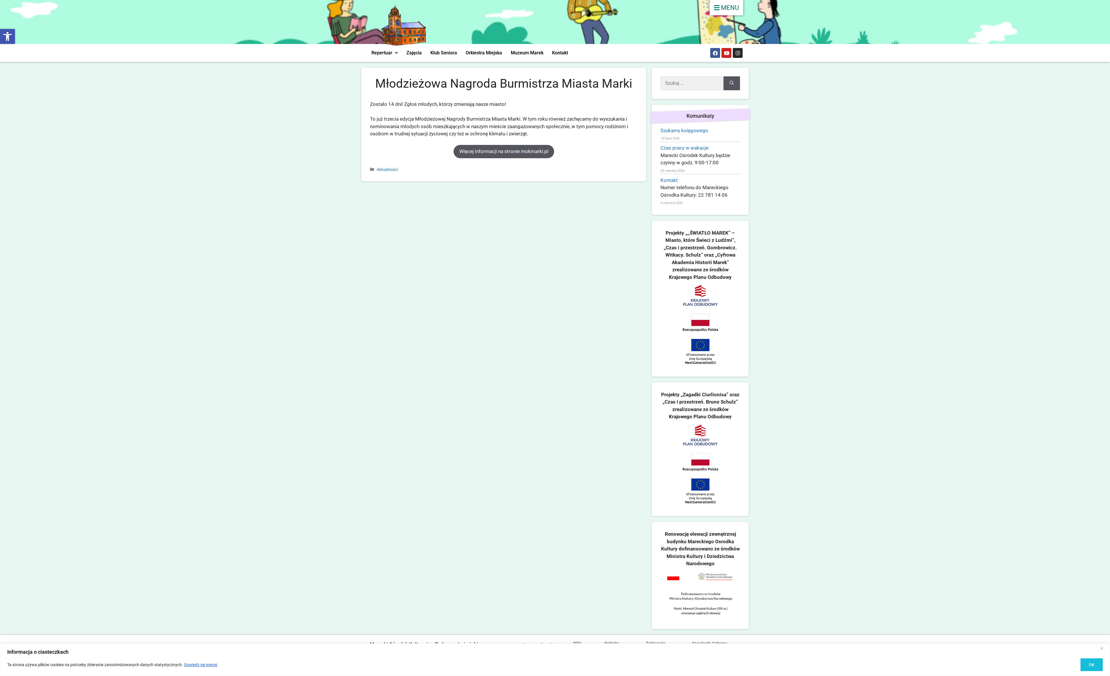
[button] (7, 36)
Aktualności (387, 169)
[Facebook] (715, 53)
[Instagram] (738, 53)
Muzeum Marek (527, 53)
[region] (555, 659)
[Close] (1103, 648)
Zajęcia (414, 53)
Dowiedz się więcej (200, 664)
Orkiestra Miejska (484, 53)
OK (1091, 664)
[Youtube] (726, 53)
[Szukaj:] (692, 83)
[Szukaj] (732, 83)
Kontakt (560, 53)
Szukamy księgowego (684, 130)
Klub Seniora (443, 53)
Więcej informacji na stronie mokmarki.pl (503, 151)
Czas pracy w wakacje (684, 148)
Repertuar (381, 53)
